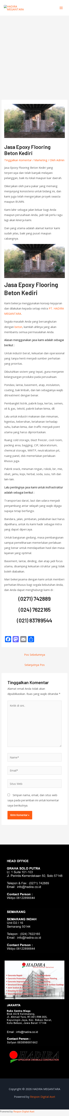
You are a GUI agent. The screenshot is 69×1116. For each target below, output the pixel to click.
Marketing (40, 160)
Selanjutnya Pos (35, 665)
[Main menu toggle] (61, 8)
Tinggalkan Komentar (18, 160)
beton (18, 327)
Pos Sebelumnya (34, 654)
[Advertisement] (34, 52)
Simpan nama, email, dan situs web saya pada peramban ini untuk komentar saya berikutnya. (33, 800)
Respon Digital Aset (42, 1097)
